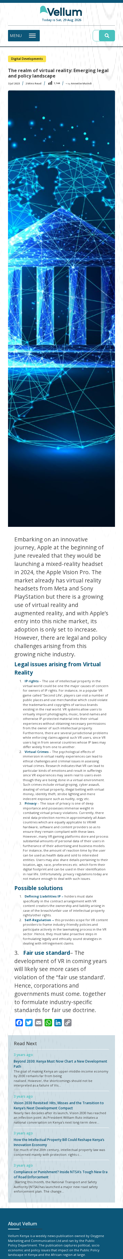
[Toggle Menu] (32, 35)
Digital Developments (27, 59)
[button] (16, 35)
